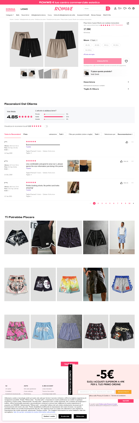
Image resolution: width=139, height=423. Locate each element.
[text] (44, 142)
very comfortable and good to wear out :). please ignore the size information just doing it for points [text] (44, 165)
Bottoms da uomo (40, 19)
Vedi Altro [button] (69, 364)
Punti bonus (27, 394)
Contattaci (8, 391)
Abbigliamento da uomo (27, 19)
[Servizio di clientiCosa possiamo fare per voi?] (129, 8)
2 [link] (98, 203)
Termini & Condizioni (118, 395)
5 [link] (109, 203)
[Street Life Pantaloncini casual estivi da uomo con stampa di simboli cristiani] (43, 284)
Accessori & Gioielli (83, 15)
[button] (126, 61)
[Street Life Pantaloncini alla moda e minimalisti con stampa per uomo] (17, 331)
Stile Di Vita (107, 15)
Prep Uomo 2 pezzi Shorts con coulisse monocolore (101, 23)
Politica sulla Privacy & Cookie (108, 404)
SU (6, 386)
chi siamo (8, 389)
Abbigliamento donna (38, 15)
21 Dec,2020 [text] (8, 175)
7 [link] (117, 203)
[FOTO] (44, 45)
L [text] (29, 196)
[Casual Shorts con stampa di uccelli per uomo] (69, 284)
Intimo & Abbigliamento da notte (64, 15)
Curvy (50, 15)
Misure (89, 40)
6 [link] (113, 203)
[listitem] (17, 243)
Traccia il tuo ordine (48, 391)
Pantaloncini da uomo (53, 19)
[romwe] (63, 8)
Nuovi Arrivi (25, 15)
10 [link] (129, 203)
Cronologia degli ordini (49, 394)
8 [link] (121, 203)
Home (11, 19)
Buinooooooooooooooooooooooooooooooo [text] (43, 145)
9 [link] (125, 203)
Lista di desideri (47, 389)
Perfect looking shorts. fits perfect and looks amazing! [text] (42, 187)
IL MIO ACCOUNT (47, 386)
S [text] (29, 153)
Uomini (17, 19)
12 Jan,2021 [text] (8, 196)
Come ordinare (28, 391)
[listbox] (115, 8)
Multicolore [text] (49, 151)
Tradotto (28, 147)
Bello (17, 15)
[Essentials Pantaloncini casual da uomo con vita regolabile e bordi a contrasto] (95, 237)
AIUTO (26, 386)
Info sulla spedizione (30, 389)
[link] (69, 2)
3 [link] (102, 203)
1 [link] (94, 203)
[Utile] (127, 142)
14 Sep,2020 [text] (8, 153)
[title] (69, 217)
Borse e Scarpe (96, 15)
